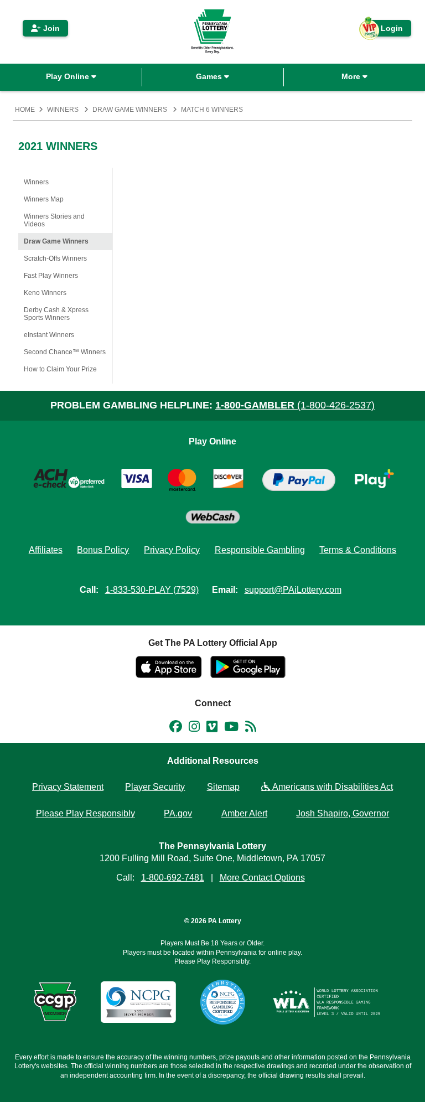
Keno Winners (45, 293)
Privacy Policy (172, 550)
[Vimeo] (211, 728)
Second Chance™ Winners (65, 352)
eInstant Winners (49, 335)
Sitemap (223, 786)
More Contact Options (262, 877)
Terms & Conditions (357, 550)
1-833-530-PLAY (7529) (152, 589)
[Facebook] (175, 728)
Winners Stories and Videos (54, 220)
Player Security (155, 786)
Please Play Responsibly (85, 813)
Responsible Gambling (260, 550)
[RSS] (250, 728)
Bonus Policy (103, 550)
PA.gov (178, 813)
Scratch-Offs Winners (55, 258)
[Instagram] (194, 728)
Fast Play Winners (51, 276)
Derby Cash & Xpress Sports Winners (56, 314)
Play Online (68, 76)
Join (50, 28)
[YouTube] (231, 728)
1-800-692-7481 (172, 877)
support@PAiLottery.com (293, 589)
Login (386, 30)
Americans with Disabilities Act (331, 786)
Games (210, 76)
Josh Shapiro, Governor (342, 813)
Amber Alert (244, 813)
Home (25, 109)
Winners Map (44, 199)
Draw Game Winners (129, 109)
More (351, 76)
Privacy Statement (67, 786)
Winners (63, 109)
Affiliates (46, 550)
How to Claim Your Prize (60, 369)
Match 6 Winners (212, 109)
